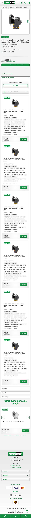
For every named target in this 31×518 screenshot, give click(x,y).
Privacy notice (11, 512)
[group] (15, 420)
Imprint (12, 511)
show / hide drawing (12, 91)
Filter (16, 85)
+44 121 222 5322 (16, 465)
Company (5, 471)
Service (5, 479)
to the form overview (8, 73)
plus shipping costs (11, 61)
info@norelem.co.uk (16, 467)
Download (5, 475)
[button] (28, 21)
